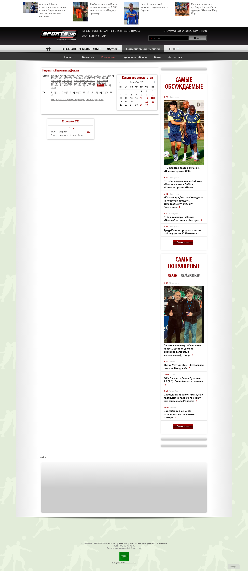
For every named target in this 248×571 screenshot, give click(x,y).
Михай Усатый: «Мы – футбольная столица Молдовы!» (184, 366)
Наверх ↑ (233, 567)
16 (99, 92)
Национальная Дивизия (143, 49)
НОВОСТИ (86, 31)
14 (92, 92)
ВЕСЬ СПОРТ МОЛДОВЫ (80, 49)
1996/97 (97, 76)
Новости (69, 57)
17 (103, 92)
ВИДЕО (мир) (116, 31)
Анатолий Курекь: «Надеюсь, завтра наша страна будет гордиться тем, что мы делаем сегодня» (52, 10)
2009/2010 (67, 83)
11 (80, 92)
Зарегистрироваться (174, 31)
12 (84, 92)
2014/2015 (67, 85)
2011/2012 (90, 83)
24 (153, 101)
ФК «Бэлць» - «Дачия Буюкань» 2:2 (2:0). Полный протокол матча (183, 381)
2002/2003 (102, 78)
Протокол (63, 135)
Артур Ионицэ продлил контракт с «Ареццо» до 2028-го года (183, 231)
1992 (53, 76)
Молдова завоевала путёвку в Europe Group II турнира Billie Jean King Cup (205, 9)
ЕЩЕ (172, 49)
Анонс (54, 135)
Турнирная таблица (134, 57)
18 (107, 92)
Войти (204, 31)
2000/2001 (79, 78)
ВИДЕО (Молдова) (132, 31)
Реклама (123, 543)
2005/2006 (79, 80)
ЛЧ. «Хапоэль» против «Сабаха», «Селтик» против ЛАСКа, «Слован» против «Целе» (183, 184)
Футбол (112, 49)
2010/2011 (79, 83)
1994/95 (79, 76)
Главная (48, 48)
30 (146, 105)
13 (88, 92)
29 (141, 105)
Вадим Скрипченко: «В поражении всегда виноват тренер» (180, 414)
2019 (53, 87)
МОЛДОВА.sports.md (105, 543)
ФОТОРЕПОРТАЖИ (100, 31)
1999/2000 (67, 78)
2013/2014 (56, 85)
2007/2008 (102, 80)
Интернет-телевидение (68, 39)
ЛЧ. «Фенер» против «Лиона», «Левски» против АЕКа (182, 169)
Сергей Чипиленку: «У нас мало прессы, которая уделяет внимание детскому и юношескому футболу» (182, 350)
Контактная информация (142, 543)
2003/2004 (56, 80)
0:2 (88, 131)
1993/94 (70, 76)
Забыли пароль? (192, 31)
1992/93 (61, 76)
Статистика (175, 57)
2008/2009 (56, 83)
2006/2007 (90, 80)
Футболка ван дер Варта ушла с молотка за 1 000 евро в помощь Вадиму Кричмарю (103, 9)
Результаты (108, 57)
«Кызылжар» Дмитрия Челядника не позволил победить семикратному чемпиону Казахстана (183, 202)
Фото (157, 57)
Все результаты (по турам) (64, 99)
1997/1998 (108, 76)
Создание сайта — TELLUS (124, 563)
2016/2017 (90, 85)
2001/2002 (90, 78)
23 (146, 101)
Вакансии (162, 543)
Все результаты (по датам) (91, 99)
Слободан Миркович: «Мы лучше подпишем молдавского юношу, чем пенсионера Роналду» (183, 397)
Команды (88, 57)
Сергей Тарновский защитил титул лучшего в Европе (154, 7)
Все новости (183, 242)
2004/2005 (67, 80)
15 (95, 92)
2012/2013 (101, 83)
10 (76, 92)
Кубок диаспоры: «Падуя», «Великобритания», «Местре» (183, 218)
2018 (107, 85)
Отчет (73, 135)
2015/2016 (79, 85)
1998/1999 (56, 78)
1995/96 (88, 76)
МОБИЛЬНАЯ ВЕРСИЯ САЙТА (94, 36)
